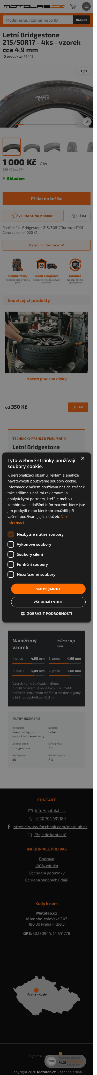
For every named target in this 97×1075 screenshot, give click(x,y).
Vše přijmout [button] (48, 588)
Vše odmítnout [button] (48, 602)
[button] (46, 613)
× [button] (82, 458)
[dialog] (46, 537)
